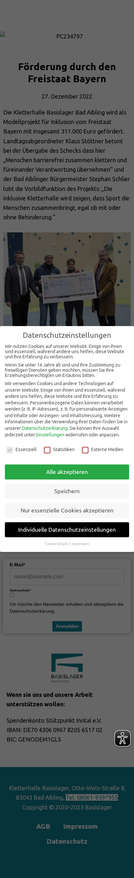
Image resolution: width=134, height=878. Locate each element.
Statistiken (63, 449)
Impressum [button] (80, 544)
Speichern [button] (67, 491)
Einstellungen (50, 434)
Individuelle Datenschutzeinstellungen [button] (67, 529)
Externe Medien (107, 449)
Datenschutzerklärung (45, 428)
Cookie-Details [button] (57, 544)
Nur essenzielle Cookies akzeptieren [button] (67, 510)
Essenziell (26, 449)
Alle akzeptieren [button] (67, 472)
